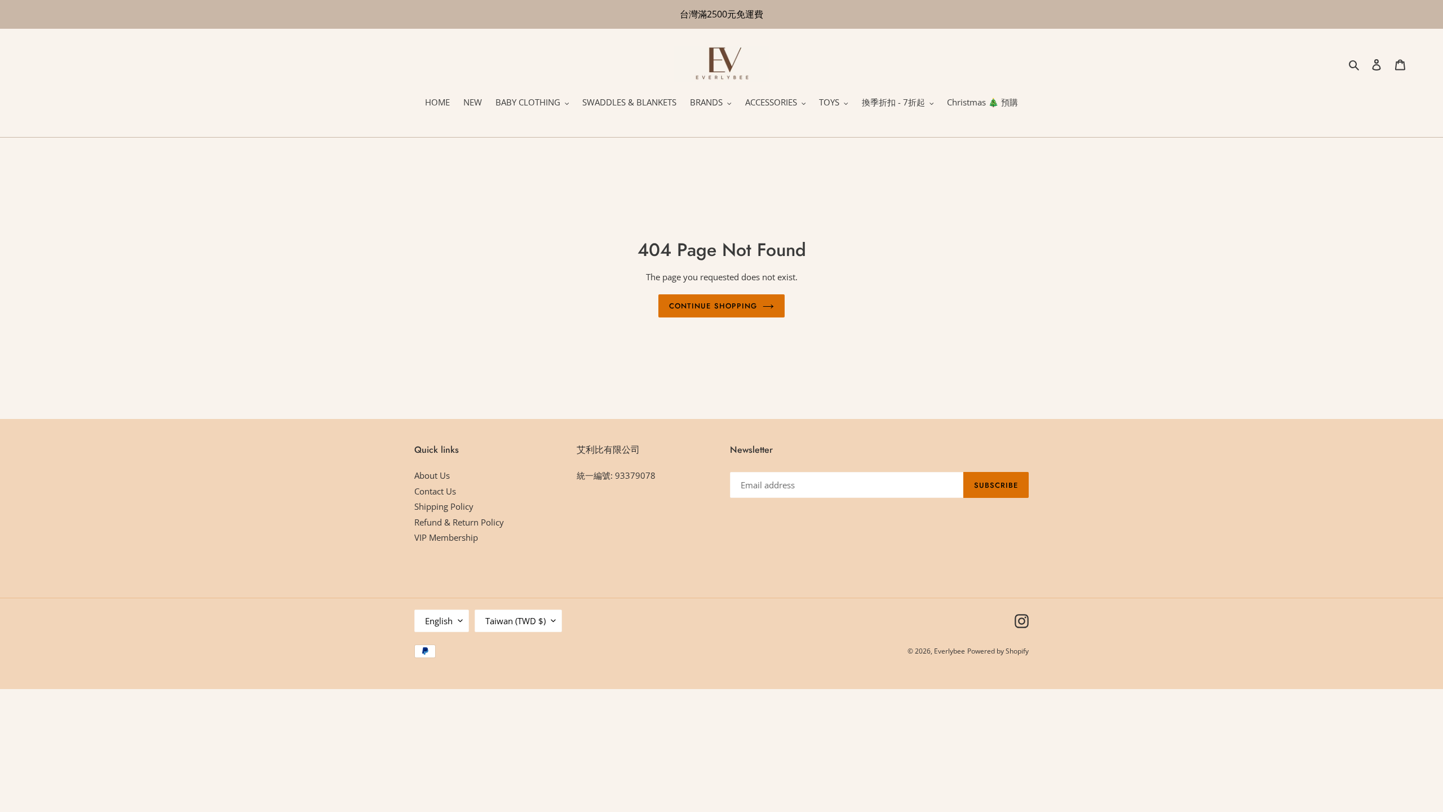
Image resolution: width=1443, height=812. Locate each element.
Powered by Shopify (998, 651)
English (439, 620)
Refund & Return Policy (459, 522)
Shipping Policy (443, 506)
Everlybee (949, 651)
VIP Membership (446, 537)
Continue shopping (713, 306)
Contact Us (435, 491)
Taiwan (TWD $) (515, 620)
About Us (432, 475)
